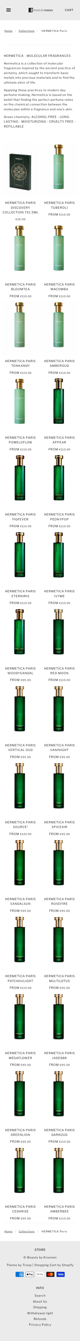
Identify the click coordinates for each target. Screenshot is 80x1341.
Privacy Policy (40, 1324)
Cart (69, 10)
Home (8, 30)
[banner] (41, 10)
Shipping (40, 1307)
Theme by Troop (19, 1265)
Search (40, 1295)
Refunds (40, 1319)
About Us (40, 1301)
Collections (27, 30)
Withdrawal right (40, 1313)
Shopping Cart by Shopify (54, 1265)
